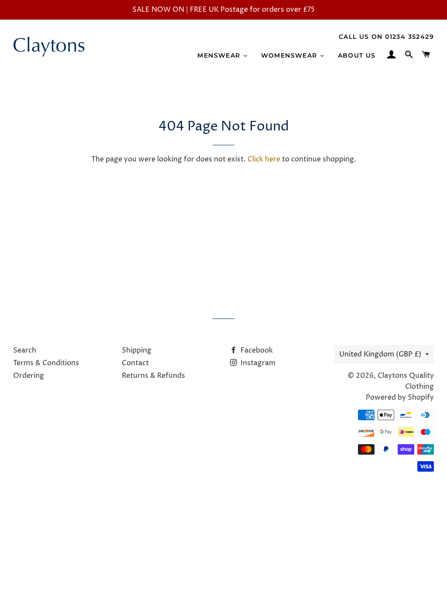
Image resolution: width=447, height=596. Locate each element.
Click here (264, 159)
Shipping (136, 350)
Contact (135, 363)
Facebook (256, 350)
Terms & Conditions (46, 363)
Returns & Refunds (153, 375)
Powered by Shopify (400, 397)
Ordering (28, 375)
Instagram (257, 363)
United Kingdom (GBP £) (380, 354)
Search (24, 350)
